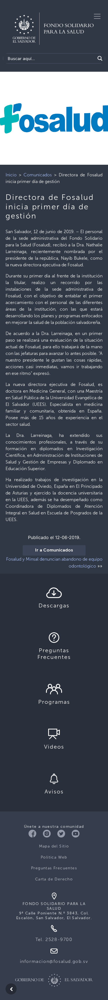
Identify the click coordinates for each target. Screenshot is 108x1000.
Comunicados (38, 174)
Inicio (11, 174)
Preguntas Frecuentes (54, 868)
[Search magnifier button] (100, 58)
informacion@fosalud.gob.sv (54, 961)
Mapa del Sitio (54, 846)
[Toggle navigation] (97, 16)
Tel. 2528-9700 (53, 939)
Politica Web (54, 857)
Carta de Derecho (54, 879)
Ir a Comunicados (54, 550)
